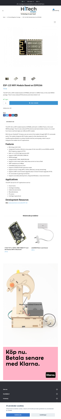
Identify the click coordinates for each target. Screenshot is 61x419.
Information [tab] (10, 121)
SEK (37, 1)
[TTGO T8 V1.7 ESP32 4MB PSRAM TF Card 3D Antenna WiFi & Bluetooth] (17, 233)
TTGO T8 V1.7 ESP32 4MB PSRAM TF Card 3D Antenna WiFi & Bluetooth (16, 248)
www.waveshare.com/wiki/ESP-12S (18, 203)
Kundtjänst (6, 394)
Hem (4, 17)
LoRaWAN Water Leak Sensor (39, 248)
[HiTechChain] (28, 10)
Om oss (5, 389)
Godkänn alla (18, 415)
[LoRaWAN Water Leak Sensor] (43, 233)
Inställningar (43, 415)
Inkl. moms (30, 1)
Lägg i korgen (34, 103)
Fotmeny (5, 398)
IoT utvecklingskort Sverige (13, 17)
